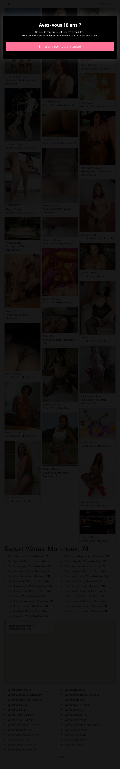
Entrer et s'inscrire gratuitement (60, 46)
